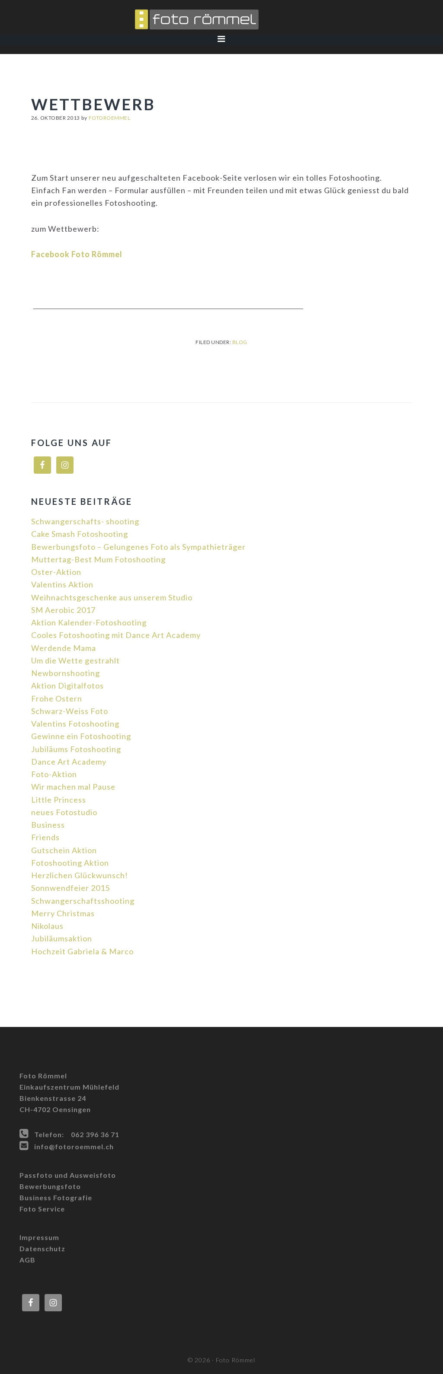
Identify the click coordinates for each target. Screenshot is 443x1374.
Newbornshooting (65, 673)
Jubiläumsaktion (61, 938)
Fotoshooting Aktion (70, 862)
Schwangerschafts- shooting (85, 521)
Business (48, 824)
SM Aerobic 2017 (63, 610)
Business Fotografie (55, 1197)
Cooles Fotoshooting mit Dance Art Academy (116, 635)
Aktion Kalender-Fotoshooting (89, 622)
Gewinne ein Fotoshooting (81, 736)
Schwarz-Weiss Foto (69, 711)
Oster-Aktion (56, 572)
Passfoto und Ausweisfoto (67, 1175)
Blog (239, 342)
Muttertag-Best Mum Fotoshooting (98, 559)
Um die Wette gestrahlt (75, 660)
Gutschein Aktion (64, 850)
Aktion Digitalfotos (67, 685)
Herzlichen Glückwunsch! (79, 875)
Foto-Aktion (54, 774)
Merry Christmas (63, 913)
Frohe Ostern (56, 698)
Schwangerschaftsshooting (83, 900)
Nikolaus (47, 926)
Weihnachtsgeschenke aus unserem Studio (112, 597)
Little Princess (58, 799)
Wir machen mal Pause (73, 786)
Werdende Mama (63, 648)
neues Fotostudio (64, 812)
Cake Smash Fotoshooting (79, 534)
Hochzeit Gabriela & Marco (82, 951)
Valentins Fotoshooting (75, 723)
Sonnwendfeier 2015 (70, 888)
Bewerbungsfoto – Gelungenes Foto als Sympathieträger (138, 547)
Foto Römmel (221, 19)
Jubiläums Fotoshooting (76, 749)
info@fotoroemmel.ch (74, 1146)
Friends (45, 837)
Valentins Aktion (62, 584)
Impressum (39, 1237)
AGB (27, 1260)
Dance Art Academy (68, 761)
